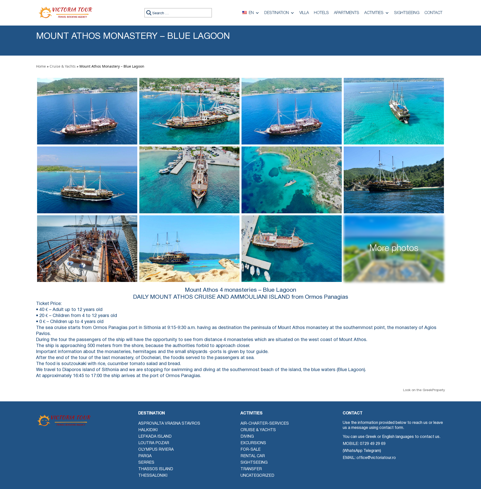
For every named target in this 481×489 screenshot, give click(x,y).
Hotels (321, 13)
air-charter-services (265, 423)
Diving (247, 436)
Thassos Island (155, 469)
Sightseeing (406, 13)
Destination (276, 13)
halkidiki (148, 430)
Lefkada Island (155, 436)
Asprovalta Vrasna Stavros (169, 423)
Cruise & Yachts (63, 66)
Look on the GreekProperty (424, 390)
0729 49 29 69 (373, 444)
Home (41, 66)
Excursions (253, 443)
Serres (146, 462)
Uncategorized (257, 475)
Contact (433, 13)
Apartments (346, 13)
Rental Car (253, 456)
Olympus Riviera (156, 449)
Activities (374, 13)
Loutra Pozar (153, 443)
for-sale (251, 449)
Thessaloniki (152, 475)
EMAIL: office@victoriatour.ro (369, 458)
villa (304, 13)
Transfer (251, 469)
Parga (145, 456)
